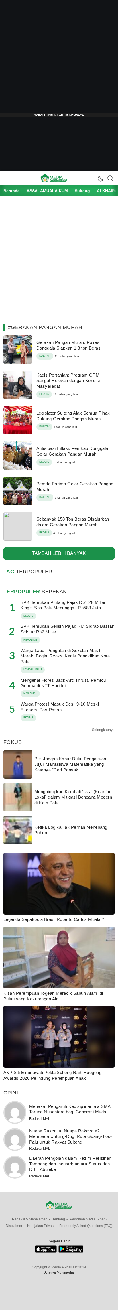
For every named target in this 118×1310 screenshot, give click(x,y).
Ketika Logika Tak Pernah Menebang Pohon (70, 830)
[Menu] (7, 178)
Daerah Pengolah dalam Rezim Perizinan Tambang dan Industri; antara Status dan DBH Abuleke (70, 1164)
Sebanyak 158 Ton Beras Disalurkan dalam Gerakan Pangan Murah (72, 522)
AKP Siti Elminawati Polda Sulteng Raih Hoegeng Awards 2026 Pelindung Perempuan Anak (52, 1075)
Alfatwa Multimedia (59, 1272)
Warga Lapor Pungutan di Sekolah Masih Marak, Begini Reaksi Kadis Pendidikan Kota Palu (65, 656)
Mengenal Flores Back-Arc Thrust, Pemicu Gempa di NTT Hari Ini (63, 683)
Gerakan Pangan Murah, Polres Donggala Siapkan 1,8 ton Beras (68, 345)
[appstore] (46, 1251)
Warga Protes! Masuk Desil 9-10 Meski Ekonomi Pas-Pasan (60, 707)
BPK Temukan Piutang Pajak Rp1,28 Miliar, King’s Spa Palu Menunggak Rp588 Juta (64, 605)
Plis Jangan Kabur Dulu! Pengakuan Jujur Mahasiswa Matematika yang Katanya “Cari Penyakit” (70, 764)
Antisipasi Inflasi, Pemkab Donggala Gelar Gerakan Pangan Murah (72, 451)
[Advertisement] (59, 58)
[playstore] (70, 1251)
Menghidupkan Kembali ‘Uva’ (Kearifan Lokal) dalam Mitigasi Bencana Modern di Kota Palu (73, 797)
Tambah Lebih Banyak (59, 553)
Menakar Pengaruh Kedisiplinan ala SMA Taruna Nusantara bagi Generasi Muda (70, 1109)
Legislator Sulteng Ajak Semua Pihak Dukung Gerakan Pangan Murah (73, 416)
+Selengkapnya (102, 730)
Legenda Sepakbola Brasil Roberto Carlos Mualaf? (53, 919)
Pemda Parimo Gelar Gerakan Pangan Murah (74, 486)
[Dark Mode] (100, 178)
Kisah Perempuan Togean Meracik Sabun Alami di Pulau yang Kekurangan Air (53, 996)
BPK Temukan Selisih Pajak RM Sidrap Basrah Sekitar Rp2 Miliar (67, 629)
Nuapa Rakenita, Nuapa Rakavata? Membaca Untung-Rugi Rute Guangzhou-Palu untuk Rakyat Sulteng (70, 1136)
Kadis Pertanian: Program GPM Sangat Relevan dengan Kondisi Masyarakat (68, 381)
